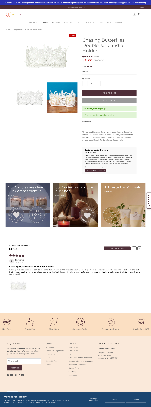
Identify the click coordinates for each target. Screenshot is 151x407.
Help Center (73, 347)
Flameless (56, 22)
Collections (50, 354)
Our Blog (72, 371)
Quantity (86, 78)
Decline (136, 400)
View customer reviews (95, 171)
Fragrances (90, 22)
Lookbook (73, 375)
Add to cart (109, 93)
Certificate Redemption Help (80, 358)
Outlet (48, 365)
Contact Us (73, 351)
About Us (72, 344)
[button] (148, 201)
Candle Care (74, 368)
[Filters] (134, 248)
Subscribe (14, 368)
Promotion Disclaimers (78, 365)
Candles (45, 22)
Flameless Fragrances (55, 351)
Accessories (50, 347)
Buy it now (109, 100)
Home (8, 30)
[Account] (134, 14)
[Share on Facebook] (88, 66)
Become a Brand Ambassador (81, 361)
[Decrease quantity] (85, 83)
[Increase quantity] (97, 83)
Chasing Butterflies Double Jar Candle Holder (27, 30)
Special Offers (51, 361)
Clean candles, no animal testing (100, 115)
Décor (79, 22)
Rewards (118, 22)
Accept (115, 400)
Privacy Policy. (51, 402)
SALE (109, 22)
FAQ (70, 354)
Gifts (101, 22)
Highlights (33, 22)
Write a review (117, 248)
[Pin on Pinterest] (91, 66)
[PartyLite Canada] (14, 14)
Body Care (68, 22)
